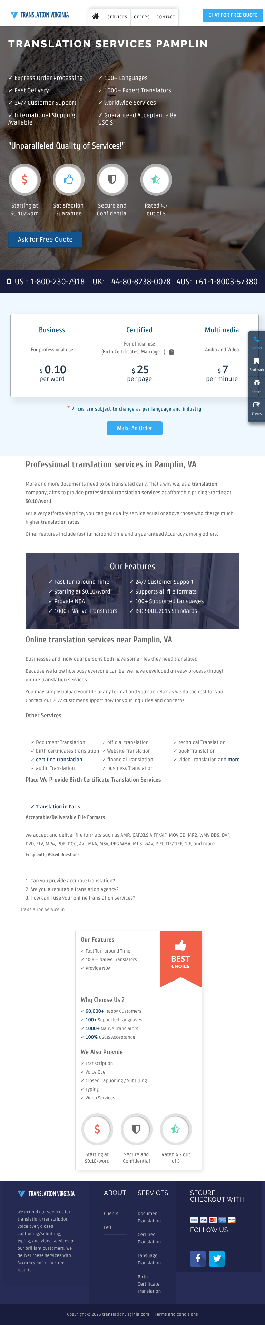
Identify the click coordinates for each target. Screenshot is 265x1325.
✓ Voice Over (94, 1072)
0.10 (53, 374)
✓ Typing (90, 1089)
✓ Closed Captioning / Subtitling (114, 1081)
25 (139, 374)
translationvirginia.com (125, 1314)
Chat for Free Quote (233, 15)
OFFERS (142, 17)
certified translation (59, 760)
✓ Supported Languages (111, 1020)
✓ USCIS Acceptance (108, 1037)
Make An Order (134, 428)
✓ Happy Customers (111, 1011)
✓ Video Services (98, 1098)
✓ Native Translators (109, 1028)
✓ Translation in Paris (55, 807)
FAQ (107, 1227)
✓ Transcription (97, 1063)
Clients (111, 1213)
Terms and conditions (176, 1314)
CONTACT (165, 17)
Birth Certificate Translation (149, 1284)
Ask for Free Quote (45, 240)
